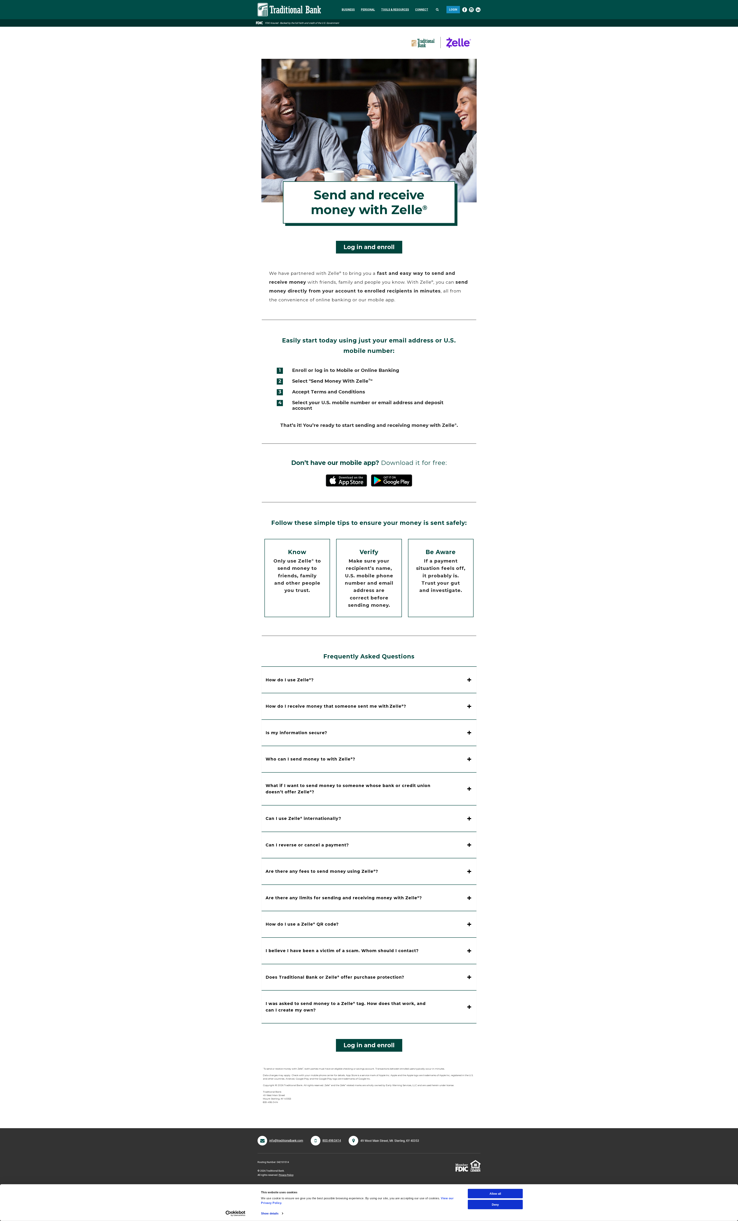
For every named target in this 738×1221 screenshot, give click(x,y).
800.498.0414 (331, 1140)
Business (348, 9)
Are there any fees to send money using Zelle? (322, 871)
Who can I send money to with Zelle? (310, 759)
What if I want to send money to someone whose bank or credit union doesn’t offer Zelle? (348, 789)
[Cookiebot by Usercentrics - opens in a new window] (235, 1213)
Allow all (495, 1193)
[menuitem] (348, 9)
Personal (368, 9)
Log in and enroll (369, 247)
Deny (495, 1204)
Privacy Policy (286, 1175)
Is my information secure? (296, 732)
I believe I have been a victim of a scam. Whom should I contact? (342, 950)
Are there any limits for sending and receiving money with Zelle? (344, 897)
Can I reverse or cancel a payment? (307, 845)
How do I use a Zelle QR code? (302, 924)
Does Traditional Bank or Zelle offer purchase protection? (335, 977)
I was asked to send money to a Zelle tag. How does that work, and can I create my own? (346, 1006)
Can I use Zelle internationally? (303, 818)
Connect (421, 9)
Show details (269, 1213)
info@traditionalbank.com (286, 1140)
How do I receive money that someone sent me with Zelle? (336, 706)
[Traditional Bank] (289, 5)
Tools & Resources (395, 9)
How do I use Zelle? (290, 679)
